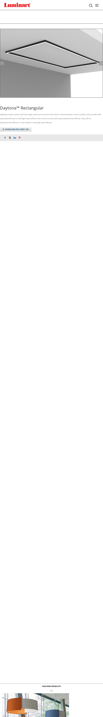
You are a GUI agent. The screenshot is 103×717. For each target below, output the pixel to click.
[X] (10, 137)
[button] (2, 63)
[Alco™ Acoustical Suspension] (35, 694)
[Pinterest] (19, 137)
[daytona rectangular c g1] (51, 63)
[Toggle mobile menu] (97, 5)
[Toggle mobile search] (91, 5)
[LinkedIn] (14, 137)
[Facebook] (5, 137)
